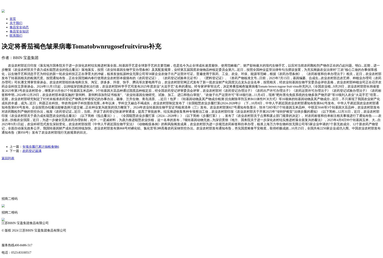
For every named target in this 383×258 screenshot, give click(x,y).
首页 (13, 19)
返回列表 (8, 158)
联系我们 (16, 35)
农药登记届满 (31, 151)
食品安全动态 (19, 27)
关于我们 (16, 23)
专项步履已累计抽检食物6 (40, 146)
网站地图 (8, 237)
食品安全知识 (19, 31)
